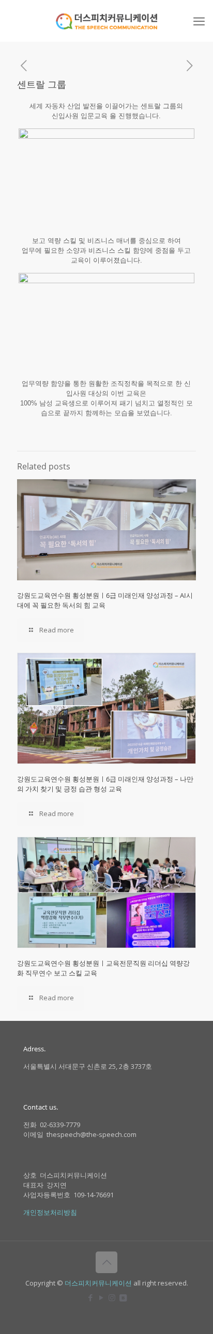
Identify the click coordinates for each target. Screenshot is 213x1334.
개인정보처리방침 (50, 1212)
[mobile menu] (199, 20)
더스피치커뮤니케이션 (98, 1283)
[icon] (123, 1297)
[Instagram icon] (112, 1297)
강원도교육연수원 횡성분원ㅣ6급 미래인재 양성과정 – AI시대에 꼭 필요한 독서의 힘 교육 (105, 600)
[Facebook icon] (90, 1297)
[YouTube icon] (101, 1297)
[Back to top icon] (106, 1262)
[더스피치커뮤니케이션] (106, 20)
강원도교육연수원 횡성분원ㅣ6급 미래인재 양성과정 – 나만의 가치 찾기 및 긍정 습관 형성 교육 (105, 783)
